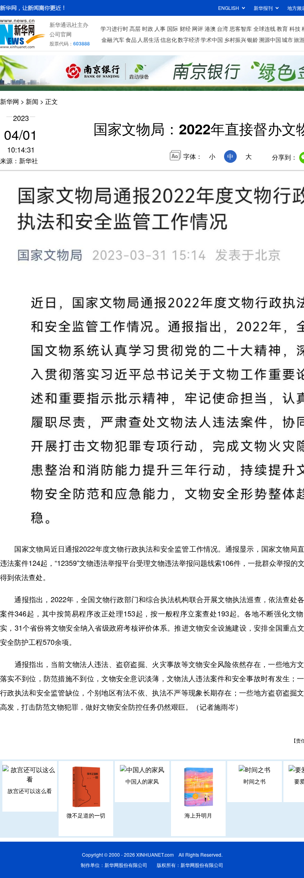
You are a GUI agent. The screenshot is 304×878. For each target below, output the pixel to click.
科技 (294, 28)
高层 (135, 28)
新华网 (9, 101)
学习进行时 (114, 28)
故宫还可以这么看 (30, 791)
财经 (185, 28)
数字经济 (189, 39)
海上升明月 (198, 815)
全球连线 (264, 28)
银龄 (252, 39)
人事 (159, 28)
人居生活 (148, 39)
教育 (282, 28)
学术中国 (212, 39)
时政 (147, 28)
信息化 (168, 39)
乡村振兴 (235, 39)
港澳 (210, 28)
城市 (287, 39)
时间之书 (254, 781)
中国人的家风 (142, 781)
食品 (131, 39)
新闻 (32, 101)
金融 (106, 39)
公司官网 (60, 34)
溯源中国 (270, 39)
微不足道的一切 (85, 815)
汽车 (118, 39)
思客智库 (241, 28)
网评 (197, 28)
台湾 (222, 28)
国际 (172, 28)
